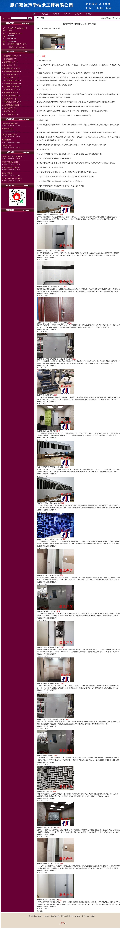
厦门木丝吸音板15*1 (10, 77)
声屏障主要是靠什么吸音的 (10, 167)
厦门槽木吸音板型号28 (11, 68)
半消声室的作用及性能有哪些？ (12, 179)
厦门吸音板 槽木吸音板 (11, 96)
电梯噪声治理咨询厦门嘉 (11, 105)
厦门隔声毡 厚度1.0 (10, 93)
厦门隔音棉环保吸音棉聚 (11, 71)
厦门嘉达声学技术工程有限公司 (47, 221)
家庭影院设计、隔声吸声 (11, 102)
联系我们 (89, 14)
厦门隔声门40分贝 (9, 62)
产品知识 (67, 14)
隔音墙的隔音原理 (7, 129)
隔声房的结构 (6, 140)
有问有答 (78, 14)
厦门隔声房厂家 (8, 111)
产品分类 (56, 14)
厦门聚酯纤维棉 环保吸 (11, 99)
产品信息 (45, 14)
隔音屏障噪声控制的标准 (10, 123)
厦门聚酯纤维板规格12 (11, 74)
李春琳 (92, 916)
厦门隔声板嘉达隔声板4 (11, 83)
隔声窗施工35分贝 (9, 65)
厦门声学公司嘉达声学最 (11, 87)
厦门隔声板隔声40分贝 (11, 90)
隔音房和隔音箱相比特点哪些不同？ (13, 156)
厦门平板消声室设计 (10, 114)
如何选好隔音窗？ (7, 173)
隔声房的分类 (6, 145)
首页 (33, 14)
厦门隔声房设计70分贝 (11, 56)
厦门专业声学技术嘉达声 (11, 80)
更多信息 (40, 911)
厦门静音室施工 (8, 59)
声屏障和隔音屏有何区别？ (10, 162)
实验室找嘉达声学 (9, 108)
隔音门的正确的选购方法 (10, 134)
